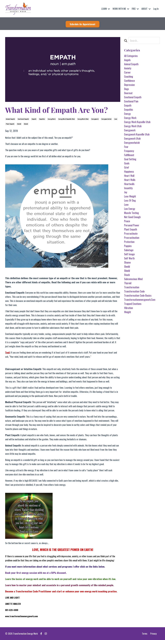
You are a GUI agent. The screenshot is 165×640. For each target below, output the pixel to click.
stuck (127, 275)
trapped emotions (132, 304)
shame (127, 262)
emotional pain (131, 101)
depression (129, 85)
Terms (144, 633)
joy (125, 192)
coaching (128, 76)
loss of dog (130, 200)
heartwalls (129, 184)
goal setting (130, 159)
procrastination (131, 237)
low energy (129, 209)
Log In (156, 8)
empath (34, 119)
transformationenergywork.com (139, 299)
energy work (51, 119)
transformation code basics (137, 295)
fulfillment (129, 155)
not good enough (132, 217)
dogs (126, 89)
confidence (129, 81)
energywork (94, 119)
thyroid (127, 283)
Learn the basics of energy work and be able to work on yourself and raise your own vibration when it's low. (60, 579)
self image (129, 254)
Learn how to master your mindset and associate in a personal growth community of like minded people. (59, 585)
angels (127, 60)
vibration (128, 308)
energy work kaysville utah (66, 119)
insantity (128, 188)
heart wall (129, 176)
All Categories (131, 56)
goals (126, 163)
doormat (128, 93)
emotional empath (23, 119)
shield (26, 124)
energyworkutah (106, 119)
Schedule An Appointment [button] (82, 24)
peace (127, 221)
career (127, 72)
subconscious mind (133, 279)
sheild (19, 124)
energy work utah (83, 119)
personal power (131, 225)
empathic (42, 119)
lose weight (130, 196)
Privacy (153, 633)
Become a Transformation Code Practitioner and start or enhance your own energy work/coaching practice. (61, 591)
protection (129, 242)
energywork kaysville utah (137, 134)
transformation (131, 287)
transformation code (134, 291)
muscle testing (131, 213)
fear (126, 147)
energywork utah (132, 138)
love (115, 119)
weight (127, 312)
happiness (129, 171)
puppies (128, 246)
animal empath (10, 119)
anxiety (127, 68)
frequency (129, 151)
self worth (129, 258)
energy (127, 114)
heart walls (129, 180)
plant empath (10, 124)
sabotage (128, 250)
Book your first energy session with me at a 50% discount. (36, 572)
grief (126, 167)
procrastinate (131, 233)
